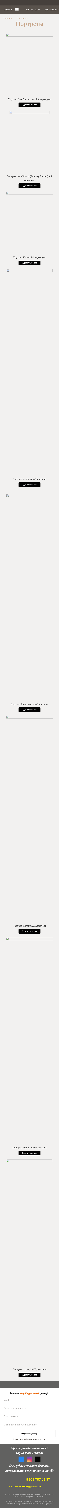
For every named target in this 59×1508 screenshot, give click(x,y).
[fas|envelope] (6, 1486)
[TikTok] (37, 1459)
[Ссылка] (29, 64)
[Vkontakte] (21, 1459)
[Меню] (16, 9)
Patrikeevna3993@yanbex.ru (25, 1486)
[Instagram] (29, 1459)
